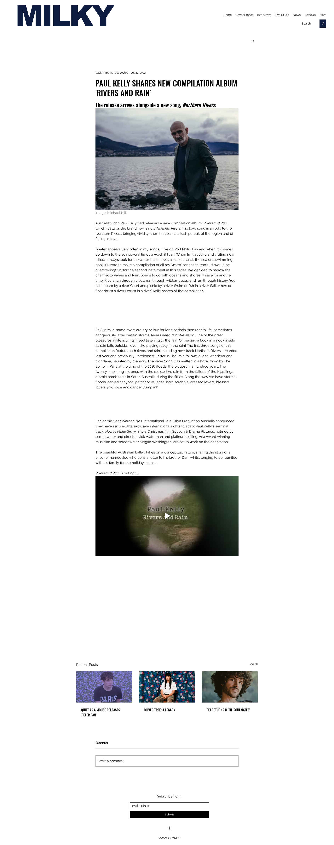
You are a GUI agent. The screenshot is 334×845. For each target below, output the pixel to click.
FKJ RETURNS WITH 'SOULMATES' (228, 709)
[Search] (323, 23)
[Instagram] (169, 828)
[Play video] (167, 516)
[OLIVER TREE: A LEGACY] (167, 687)
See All (253, 663)
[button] (253, 41)
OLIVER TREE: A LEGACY (159, 709)
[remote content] (167, 313)
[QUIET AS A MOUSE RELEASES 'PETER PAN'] (104, 687)
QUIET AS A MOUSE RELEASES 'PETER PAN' (100, 712)
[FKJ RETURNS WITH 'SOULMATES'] (230, 687)
